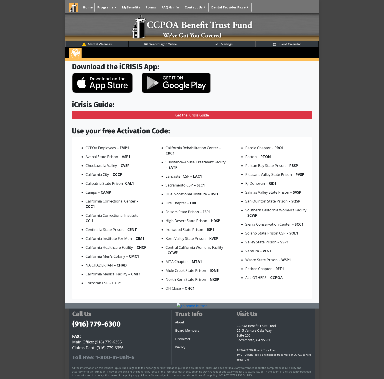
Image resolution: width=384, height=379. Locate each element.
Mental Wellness (99, 44)
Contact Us (194, 7)
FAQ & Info (170, 7)
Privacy (180, 347)
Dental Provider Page (228, 7)
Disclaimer (182, 339)
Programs (105, 7)
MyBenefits (131, 7)
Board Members (187, 330)
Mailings (225, 44)
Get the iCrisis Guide (192, 115)
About (179, 322)
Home (88, 7)
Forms (151, 7)
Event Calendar (288, 44)
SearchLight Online (162, 44)
